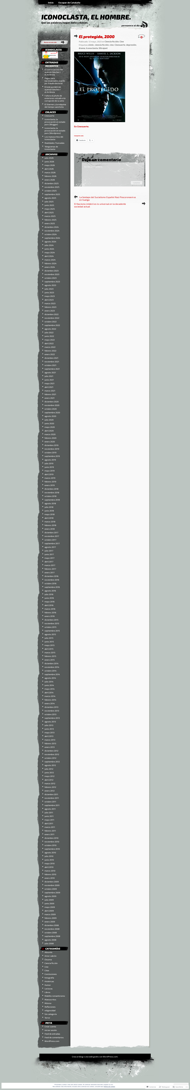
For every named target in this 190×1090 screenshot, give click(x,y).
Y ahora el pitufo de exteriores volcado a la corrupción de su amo (55, 98)
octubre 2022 (51, 321)
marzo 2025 (50, 216)
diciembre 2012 (51, 750)
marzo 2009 (50, 914)
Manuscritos (50, 999)
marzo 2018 (50, 521)
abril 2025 (49, 212)
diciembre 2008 (52, 925)
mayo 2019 (50, 470)
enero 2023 (50, 310)
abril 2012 (49, 779)
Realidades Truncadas (54, 143)
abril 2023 (49, 299)
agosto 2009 (50, 896)
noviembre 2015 (52, 623)
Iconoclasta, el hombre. (86, 17)
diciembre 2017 (51, 532)
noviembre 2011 (52, 798)
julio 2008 (49, 943)
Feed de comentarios (54, 1037)
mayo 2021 (49, 383)
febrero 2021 (50, 394)
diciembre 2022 (51, 314)
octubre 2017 (50, 539)
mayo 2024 (50, 252)
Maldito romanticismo (55, 996)
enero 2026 (50, 179)
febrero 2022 (50, 350)
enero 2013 (50, 747)
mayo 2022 (50, 339)
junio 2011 (49, 816)
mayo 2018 (50, 514)
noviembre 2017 (52, 536)
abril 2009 (49, 910)
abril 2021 (49, 387)
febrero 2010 (50, 874)
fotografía (49, 977)
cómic (91, 45)
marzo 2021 (50, 390)
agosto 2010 (50, 852)
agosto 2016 (50, 590)
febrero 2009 (51, 918)
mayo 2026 (50, 165)
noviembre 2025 (52, 187)
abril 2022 (49, 343)
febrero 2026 (50, 176)
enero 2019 (50, 485)
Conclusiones (51, 974)
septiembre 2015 (52, 630)
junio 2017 (49, 554)
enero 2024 (50, 267)
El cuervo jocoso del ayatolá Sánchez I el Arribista (54, 72)
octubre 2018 (50, 496)
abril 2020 (49, 430)
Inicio (51, 2)
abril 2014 (49, 692)
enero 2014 (50, 703)
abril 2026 (49, 169)
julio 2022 (49, 332)
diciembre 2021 (51, 358)
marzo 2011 (50, 827)
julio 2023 (49, 289)
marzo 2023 (50, 303)
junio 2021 (49, 379)
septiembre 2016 (52, 587)
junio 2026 (49, 161)
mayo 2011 (49, 819)
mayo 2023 (50, 296)
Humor (48, 985)
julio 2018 (49, 507)
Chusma (48, 959)
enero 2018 (50, 529)
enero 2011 (49, 834)
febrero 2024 (50, 263)
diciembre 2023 (51, 270)
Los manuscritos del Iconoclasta (54, 138)
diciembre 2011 (51, 794)
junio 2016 (49, 598)
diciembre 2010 (51, 838)
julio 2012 (49, 769)
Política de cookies (109, 1086)
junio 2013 (49, 729)
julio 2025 (49, 201)
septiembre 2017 (52, 543)
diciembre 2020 (52, 401)
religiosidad (50, 1010)
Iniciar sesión (51, 1030)
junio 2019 (49, 467)
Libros (47, 992)
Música (48, 1003)
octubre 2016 (50, 583)
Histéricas (49, 981)
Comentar (136, 183)
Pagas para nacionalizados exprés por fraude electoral (55, 81)
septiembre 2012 (52, 761)
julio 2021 (49, 376)
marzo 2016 (50, 609)
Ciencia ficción (51, 963)
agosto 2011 (50, 809)
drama (82, 48)
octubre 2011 (50, 801)
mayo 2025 (50, 209)
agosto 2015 (50, 634)
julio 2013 (49, 725)
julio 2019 (49, 463)
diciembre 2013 (51, 707)
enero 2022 (50, 354)
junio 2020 (49, 423)
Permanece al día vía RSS (134, 25)
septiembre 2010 (52, 849)
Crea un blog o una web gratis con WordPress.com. (95, 1056)
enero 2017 (50, 572)
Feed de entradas (52, 1033)
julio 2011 (49, 812)
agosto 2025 (50, 198)
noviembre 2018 (52, 492)
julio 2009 (49, 899)
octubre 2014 (50, 670)
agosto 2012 (50, 765)
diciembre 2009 (52, 881)
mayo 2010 (50, 863)
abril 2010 (49, 867)
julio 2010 (49, 856)
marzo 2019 (50, 478)
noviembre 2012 (52, 754)
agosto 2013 (50, 721)
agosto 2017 (50, 547)
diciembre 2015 (51, 619)
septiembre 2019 (52, 456)
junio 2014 (49, 685)
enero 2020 (50, 441)
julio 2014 (49, 681)
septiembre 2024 (52, 238)
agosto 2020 (50, 416)
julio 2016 (49, 594)
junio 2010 (49, 859)
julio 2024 (49, 245)
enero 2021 (50, 398)
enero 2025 (50, 223)
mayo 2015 (50, 645)
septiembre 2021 (52, 369)
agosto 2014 (50, 678)
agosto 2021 (50, 372)
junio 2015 (49, 641)
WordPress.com (52, 1041)
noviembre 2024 (52, 230)
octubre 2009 (51, 889)
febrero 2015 (50, 656)
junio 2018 (49, 510)
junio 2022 (49, 336)
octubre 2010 (50, 845)
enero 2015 (50, 659)
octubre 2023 (51, 278)
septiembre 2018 (52, 499)
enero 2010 (50, 878)
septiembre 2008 (52, 936)
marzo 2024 (50, 259)
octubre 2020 (51, 409)
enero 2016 (50, 616)
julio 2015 (49, 638)
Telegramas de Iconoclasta (51, 147)
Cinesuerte (49, 115)
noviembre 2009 (52, 885)
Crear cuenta (50, 1026)
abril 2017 (49, 561)
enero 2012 (50, 790)
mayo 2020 (50, 427)
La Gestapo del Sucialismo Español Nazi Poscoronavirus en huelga (107, 198)
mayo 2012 (49, 776)
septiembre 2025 (52, 194)
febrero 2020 (50, 438)
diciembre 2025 (52, 183)
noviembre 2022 (52, 318)
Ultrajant (103, 48)
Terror (47, 1017)
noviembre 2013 (52, 710)
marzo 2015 (50, 652)
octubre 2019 (50, 452)
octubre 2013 (50, 714)
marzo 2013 (50, 739)
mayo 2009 (50, 907)
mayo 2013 (49, 732)
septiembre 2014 (52, 674)
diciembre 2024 (52, 227)
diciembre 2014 (51, 663)
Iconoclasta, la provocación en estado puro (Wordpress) (55, 130)
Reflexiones (50, 1006)
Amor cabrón (50, 956)
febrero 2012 (50, 787)
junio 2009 (49, 903)
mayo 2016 (50, 601)
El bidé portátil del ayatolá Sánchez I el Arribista (53, 89)
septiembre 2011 (52, 805)
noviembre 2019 (52, 449)
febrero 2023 (50, 307)
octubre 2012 (50, 758)
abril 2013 (49, 736)
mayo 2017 (49, 558)
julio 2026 (49, 158)
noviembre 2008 (52, 929)
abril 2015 (49, 649)
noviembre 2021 (52, 361)
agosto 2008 (50, 939)
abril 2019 (49, 474)
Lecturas (49, 988)
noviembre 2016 (52, 579)
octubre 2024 (51, 234)
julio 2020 (49, 419)
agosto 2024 (50, 241)
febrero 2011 (50, 830)
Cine (46, 966)
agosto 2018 (50, 503)
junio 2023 (49, 292)
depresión (131, 45)
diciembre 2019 (51, 445)
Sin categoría (51, 1014)
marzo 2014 (50, 696)
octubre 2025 (51, 190)
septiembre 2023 (52, 281)
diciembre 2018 (51, 489)
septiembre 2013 (52, 718)
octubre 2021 (50, 365)
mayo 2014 (50, 689)
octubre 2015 (50, 627)
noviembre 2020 (52, 405)
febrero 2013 (50, 743)
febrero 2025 (50, 219)
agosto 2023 (50, 285)
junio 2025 (49, 205)
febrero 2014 (50, 699)
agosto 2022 (50, 329)
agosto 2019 (50, 459)
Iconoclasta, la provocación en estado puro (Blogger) (55, 122)
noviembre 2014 (52, 667)
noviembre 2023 (52, 274)
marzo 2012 (50, 783)
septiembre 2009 (52, 892)
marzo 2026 (50, 172)
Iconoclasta (92, 48)
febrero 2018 (50, 525)
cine (112, 45)
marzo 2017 (50, 565)
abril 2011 (49, 823)
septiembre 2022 (52, 325)
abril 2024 (49, 256)
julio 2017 (49, 550)
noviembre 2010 (52, 841)
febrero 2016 (50, 612)
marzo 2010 (50, 870)
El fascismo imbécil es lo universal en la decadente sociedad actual (100, 205)
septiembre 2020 (52, 412)
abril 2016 (49, 605)
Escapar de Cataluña (69, 2)
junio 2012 (49, 772)
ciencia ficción (102, 45)
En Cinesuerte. (81, 126)
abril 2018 (49, 518)
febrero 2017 (50, 569)
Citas (47, 970)
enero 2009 (50, 921)
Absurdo (48, 952)
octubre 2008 (51, 932)
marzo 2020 (50, 434)
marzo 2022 (50, 347)
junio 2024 (49, 249)
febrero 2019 (50, 481)
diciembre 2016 (51, 576)
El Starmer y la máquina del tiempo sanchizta (55, 105)
